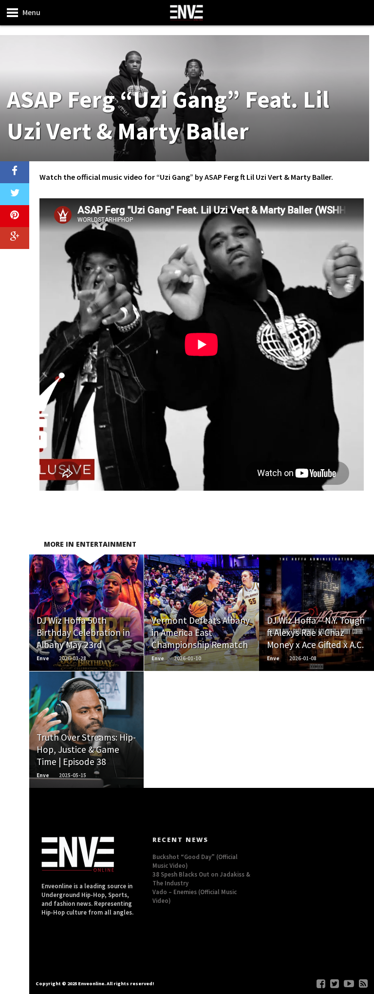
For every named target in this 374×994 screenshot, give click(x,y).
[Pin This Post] (14, 216)
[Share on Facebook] (14, 172)
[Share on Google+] (14, 238)
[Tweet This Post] (14, 194)
